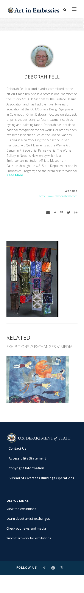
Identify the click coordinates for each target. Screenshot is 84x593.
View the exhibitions (21, 509)
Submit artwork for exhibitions (28, 538)
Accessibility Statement (27, 458)
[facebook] (55, 212)
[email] (48, 212)
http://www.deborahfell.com (58, 196)
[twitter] (68, 212)
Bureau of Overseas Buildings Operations (41, 478)
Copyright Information (26, 468)
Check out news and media (26, 528)
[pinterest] (61, 212)
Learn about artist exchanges (28, 518)
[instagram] (76, 212)
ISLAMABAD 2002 (42, 393)
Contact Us (17, 448)
